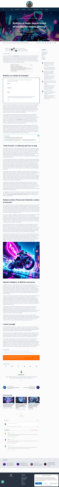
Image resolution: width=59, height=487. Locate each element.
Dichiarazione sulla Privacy (48, 485)
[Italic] (9, 426)
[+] (21, 426)
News (33, 18)
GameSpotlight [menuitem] (17, 9)
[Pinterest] (18, 366)
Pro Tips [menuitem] (41, 9)
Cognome (9, 87)
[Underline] (10, 426)
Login (37, 420)
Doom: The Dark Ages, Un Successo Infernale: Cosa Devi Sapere (50, 82)
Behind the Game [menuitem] (35, 9)
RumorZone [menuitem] (23, 9)
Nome (8, 83)
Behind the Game (45, 52)
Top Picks (35, 18)
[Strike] (12, 426)
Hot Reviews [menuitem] (29, 9)
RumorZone (44, 58)
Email (8, 92)
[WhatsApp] (55, 43)
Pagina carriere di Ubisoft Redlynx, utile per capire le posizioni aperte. (17, 350)
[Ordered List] (13, 426)
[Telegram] (53, 43)
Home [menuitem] (12, 9)
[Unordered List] (14, 426)
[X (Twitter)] (45, 43)
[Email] (37, 366)
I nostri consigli (14, 70)
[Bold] (8, 426)
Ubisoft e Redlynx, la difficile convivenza (18, 69)
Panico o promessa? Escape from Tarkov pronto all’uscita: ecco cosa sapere (49, 63)
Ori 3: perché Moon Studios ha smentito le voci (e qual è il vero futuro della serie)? (8, 405)
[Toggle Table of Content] (30, 65)
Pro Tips (43, 56)
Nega (45, 483)
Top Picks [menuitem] (46, 9)
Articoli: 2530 (21, 380)
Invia (8, 100)
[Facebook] (43, 43)
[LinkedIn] (48, 43)
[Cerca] (3, 9)
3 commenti (40, 18)
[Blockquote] (16, 426)
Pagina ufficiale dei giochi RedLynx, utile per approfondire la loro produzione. (18, 352)
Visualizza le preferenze (53, 483)
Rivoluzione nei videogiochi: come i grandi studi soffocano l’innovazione (49, 92)
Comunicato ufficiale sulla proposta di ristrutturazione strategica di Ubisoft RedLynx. (19, 353)
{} (19, 426)
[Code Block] (17, 426)
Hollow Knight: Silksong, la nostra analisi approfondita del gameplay (49, 72)
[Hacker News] (50, 43)
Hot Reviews (44, 54)
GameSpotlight (44, 53)
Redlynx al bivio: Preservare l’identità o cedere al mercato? (21, 68)
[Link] (18, 426)
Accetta (38, 483)
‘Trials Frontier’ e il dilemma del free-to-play (18, 67)
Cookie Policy (42, 485)
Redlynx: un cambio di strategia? (16, 66)
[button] (57, 475)
